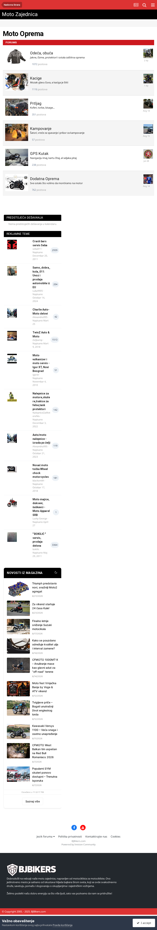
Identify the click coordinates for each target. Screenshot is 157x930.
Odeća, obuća (41, 53)
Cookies (115, 836)
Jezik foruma (45, 836)
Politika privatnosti (70, 836)
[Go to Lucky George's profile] (12, 502)
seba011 (37, 248)
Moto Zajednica (20, 14)
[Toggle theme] (56, 573)
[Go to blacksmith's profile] (12, 468)
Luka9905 (38, 290)
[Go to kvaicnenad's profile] (146, 177)
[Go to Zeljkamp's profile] (12, 335)
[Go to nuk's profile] (146, 152)
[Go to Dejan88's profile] (146, 102)
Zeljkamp (37, 340)
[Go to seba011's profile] (12, 244)
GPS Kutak (39, 153)
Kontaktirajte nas (96, 836)
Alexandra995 (40, 317)
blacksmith (38, 480)
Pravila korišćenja (62, 925)
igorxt (36, 374)
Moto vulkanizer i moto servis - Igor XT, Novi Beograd (41, 363)
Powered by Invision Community (78, 844)
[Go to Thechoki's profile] (146, 77)
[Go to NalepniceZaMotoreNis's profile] (12, 396)
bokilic (36, 549)
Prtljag (35, 103)
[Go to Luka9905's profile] (12, 271)
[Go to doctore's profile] (146, 127)
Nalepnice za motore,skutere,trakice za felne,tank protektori (41, 401)
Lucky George (40, 518)
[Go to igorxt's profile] (12, 358)
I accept (145, 923)
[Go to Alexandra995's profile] (12, 313)
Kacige (36, 78)
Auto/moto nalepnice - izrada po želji (41, 438)
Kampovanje (41, 128)
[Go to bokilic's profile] (12, 537)
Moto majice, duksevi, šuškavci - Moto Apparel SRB (41, 507)
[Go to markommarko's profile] (146, 52)
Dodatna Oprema (44, 178)
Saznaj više (32, 801)
